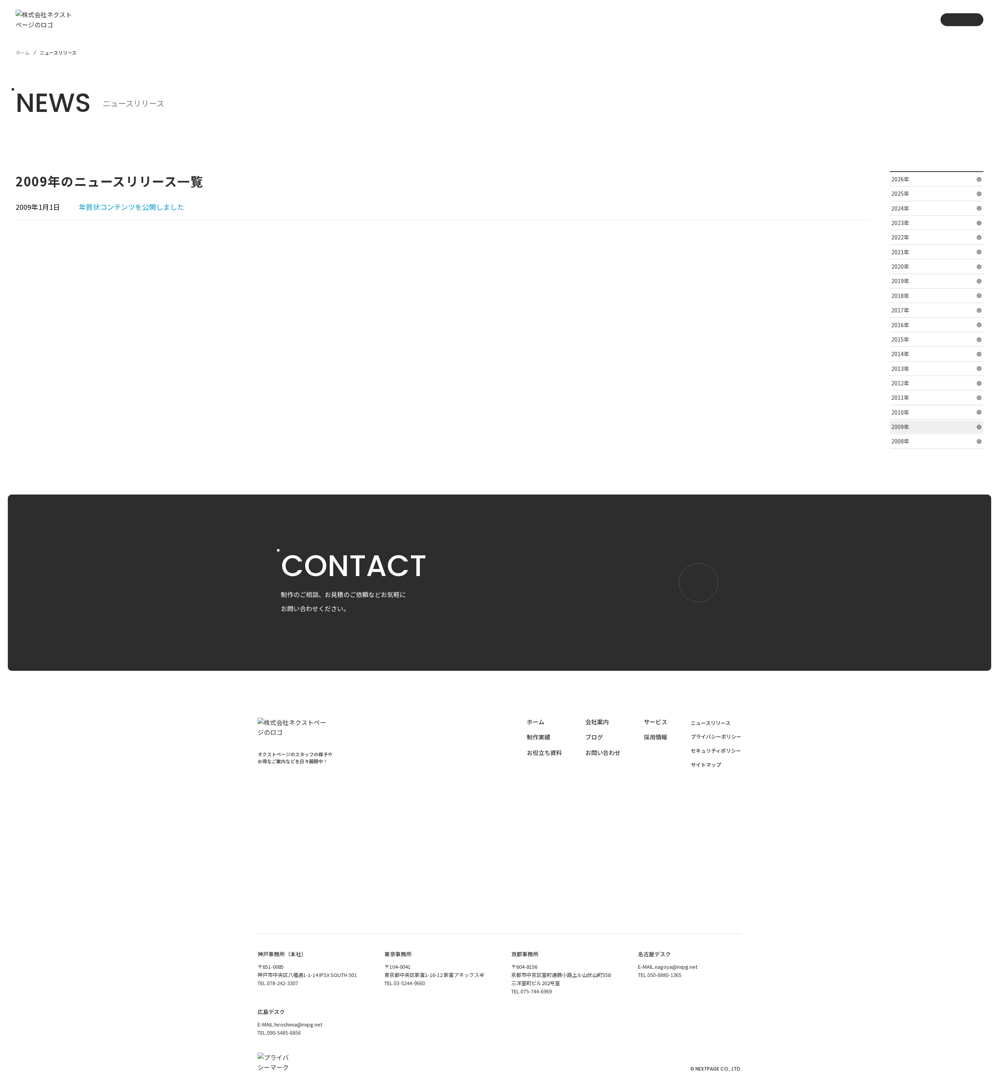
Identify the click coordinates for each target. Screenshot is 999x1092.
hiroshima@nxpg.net (298, 1024)
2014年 (900, 354)
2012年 (900, 383)
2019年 (900, 281)
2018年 (900, 296)
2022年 (900, 237)
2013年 (900, 368)
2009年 (900, 427)
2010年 (900, 412)
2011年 (900, 397)
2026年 (900, 179)
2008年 (900, 441)
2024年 (900, 208)
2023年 (900, 223)
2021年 (900, 252)
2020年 (900, 266)
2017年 (900, 310)
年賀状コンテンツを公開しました (131, 207)
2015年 (900, 339)
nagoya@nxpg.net (676, 966)
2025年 (900, 193)
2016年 (900, 325)
